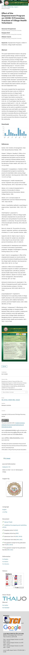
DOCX (20, 536)
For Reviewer (5, 607)
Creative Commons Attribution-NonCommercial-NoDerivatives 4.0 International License (13, 425)
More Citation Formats (8, 392)
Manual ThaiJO (8, 522)
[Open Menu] (1, 1)
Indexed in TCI (6, 467)
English (4, 509)
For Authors (5, 561)
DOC (20, 539)
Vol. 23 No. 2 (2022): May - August (11, 400)
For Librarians (5, 564)
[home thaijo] (14, 600)
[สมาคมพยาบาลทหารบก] (14, 497)
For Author (5, 605)
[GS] (12, 631)
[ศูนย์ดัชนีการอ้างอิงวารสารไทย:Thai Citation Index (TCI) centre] (12, 623)
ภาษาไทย (4, 512)
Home (3, 5)
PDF (5, 366)
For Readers (5, 559)
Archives (9, 5)
